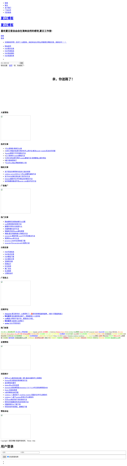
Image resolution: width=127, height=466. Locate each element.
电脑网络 (60, 338)
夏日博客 (7, 18)
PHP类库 (114, 334)
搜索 (2, 36)
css (49, 332)
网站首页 (8, 46)
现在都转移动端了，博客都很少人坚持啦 (22, 316)
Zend (90, 336)
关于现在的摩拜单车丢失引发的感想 (17, 171)
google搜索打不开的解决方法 (16, 153)
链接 (6, 3)
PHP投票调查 (55, 334)
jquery (96, 332)
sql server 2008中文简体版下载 (15, 241)
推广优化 (8, 268)
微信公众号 (116, 336)
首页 (10, 65)
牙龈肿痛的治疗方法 (12, 229)
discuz (62, 332)
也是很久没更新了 (14, 321)
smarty (65, 336)
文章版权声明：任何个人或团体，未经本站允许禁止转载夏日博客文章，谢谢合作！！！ (36, 42)
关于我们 (8, 8)
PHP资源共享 (9, 56)
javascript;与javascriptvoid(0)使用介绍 (17, 243)
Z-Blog (87, 336)
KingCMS (101, 332)
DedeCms (53, 332)
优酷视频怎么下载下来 (13, 404)
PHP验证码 (49, 336)
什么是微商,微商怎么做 (14, 148)
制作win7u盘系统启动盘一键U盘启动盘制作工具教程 (23, 378)
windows (75, 336)
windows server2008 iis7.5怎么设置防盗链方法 (20, 174)
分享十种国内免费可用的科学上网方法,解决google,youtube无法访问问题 (30, 151)
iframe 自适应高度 (11, 390)
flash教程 (76, 332)
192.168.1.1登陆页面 (21, 332)
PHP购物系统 (34, 336)
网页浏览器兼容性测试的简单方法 (17, 402)
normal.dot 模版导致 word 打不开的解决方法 (20, 236)
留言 (6, 5)
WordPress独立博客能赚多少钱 (16, 163)
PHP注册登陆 (92, 334)
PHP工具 (48, 334)
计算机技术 (9, 273)
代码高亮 (8, 12)
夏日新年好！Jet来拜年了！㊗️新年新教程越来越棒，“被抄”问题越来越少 (34, 314)
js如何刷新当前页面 (11, 392)
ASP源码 (45, 332)
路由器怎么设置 (115, 338)
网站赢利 (78, 338)
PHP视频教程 (18, 336)
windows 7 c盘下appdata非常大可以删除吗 (19, 397)
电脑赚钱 (66, 338)
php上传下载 (18, 334)
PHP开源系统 (9, 51)
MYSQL (114, 332)
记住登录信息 (13, 457)
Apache (35, 332)
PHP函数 (42, 334)
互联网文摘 (9, 261)
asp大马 (40, 332)
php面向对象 (42, 336)
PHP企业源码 (26, 334)
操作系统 (11, 338)
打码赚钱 (5, 338)
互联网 (100, 336)
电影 (49, 338)
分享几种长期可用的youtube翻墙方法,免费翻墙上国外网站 (26, 158)
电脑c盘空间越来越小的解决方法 (16, 233)
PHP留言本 (108, 334)
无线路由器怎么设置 (20, 338)
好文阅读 (8, 266)
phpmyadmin (10, 334)
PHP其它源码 (35, 334)
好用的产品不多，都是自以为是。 (19, 318)
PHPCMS (3, 334)
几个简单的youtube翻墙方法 (15, 155)
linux (110, 332)
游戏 (46, 338)
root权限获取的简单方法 (13, 224)
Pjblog (55, 336)
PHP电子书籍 (100, 334)
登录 (2, 38)
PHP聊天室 (10, 336)
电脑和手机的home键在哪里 (14, 231)
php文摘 (76, 334)
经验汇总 (72, 338)
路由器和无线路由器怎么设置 (15, 221)
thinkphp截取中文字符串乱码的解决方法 (19, 179)
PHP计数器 (25, 336)
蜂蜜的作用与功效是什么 (13, 226)
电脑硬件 (54, 338)
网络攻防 (84, 338)
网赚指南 (89, 338)
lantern (107, 332)
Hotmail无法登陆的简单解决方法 (16, 380)
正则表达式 (30, 338)
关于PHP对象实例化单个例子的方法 (17, 176)
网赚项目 (95, 338)
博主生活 (105, 336)
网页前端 (101, 338)
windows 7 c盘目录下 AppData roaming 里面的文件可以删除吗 (26, 395)
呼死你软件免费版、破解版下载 (16, 407)
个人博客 (95, 336)
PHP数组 (62, 334)
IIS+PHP (86, 332)
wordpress (81, 336)
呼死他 (111, 336)
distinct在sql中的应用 (12, 385)
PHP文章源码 (83, 334)
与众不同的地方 (13, 323)
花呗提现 (107, 338)
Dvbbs (66, 332)
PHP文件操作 (69, 334)
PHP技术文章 (9, 254)
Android (30, 332)
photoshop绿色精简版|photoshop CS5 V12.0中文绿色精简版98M (26, 387)
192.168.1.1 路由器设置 (8, 332)
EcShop (71, 332)
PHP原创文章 (9, 48)
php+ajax (120, 332)
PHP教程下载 (9, 256)
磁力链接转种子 (11, 160)
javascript (91, 332)
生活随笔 (8, 271)
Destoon (58, 332)
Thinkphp (70, 336)
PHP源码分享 (9, 259)
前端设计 (8, 264)
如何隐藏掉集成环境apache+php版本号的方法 (20, 181)
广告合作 (8, 10)
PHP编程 (120, 334)
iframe (81, 332)
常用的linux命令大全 (12, 238)
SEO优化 (60, 336)
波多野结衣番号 (39, 338)
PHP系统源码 (9, 53)
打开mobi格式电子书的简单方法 (16, 399)
